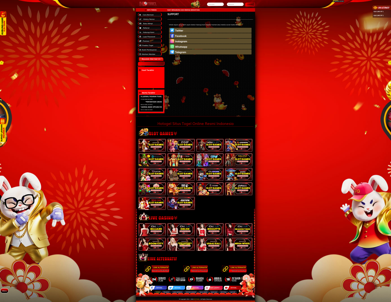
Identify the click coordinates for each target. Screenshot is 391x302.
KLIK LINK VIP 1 (379, 11)
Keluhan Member (148, 54)
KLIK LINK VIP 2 (379, 15)
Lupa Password (148, 36)
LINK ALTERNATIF (160, 268)
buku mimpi (203, 292)
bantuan (214, 292)
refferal (224, 292)
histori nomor (191, 292)
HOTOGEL (159, 288)
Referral (145, 28)
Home (158, 292)
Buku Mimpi (147, 23)
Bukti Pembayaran (149, 49)
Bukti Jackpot (215, 288)
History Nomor (148, 19)
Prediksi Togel (147, 45)
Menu (4, 290)
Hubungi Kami (148, 32)
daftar (232, 292)
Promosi (145, 41)
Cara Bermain (148, 14)
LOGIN (250, 4)
